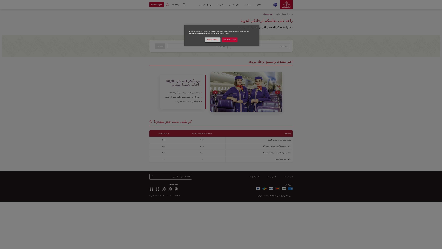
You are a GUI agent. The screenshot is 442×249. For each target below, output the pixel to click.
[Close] (256, 27)
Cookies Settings (212, 40)
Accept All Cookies (229, 40)
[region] (221, 35)
